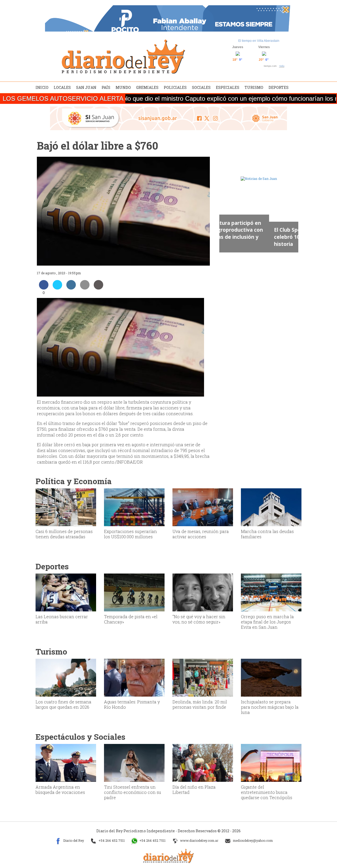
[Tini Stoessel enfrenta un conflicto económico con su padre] (134, 762)
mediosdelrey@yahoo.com (252, 841)
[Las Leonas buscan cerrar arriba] (66, 592)
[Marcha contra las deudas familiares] (271, 507)
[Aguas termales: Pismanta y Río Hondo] (134, 677)
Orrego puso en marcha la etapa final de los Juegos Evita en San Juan (267, 622)
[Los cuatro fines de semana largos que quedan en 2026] (66, 677)
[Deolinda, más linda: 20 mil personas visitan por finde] (202, 677)
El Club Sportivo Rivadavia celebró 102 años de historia (256, 236)
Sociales (201, 87)
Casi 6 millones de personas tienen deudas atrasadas (64, 534)
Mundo (123, 87)
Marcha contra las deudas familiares (267, 534)
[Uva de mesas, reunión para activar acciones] (202, 507)
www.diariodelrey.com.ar (198, 841)
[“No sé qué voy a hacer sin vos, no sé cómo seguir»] (202, 592)
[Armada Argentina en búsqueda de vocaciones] (66, 762)
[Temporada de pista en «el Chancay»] (134, 592)
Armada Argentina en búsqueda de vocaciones (60, 789)
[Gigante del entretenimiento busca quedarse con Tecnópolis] (271, 762)
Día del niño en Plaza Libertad (194, 789)
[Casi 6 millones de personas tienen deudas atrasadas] (66, 507)
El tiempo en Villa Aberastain (258, 41)
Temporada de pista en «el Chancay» (130, 619)
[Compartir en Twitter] (57, 288)
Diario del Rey (73, 841)
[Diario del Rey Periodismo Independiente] (123, 57)
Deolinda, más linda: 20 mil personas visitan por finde (199, 704)
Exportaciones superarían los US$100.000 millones (130, 534)
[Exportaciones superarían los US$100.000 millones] (134, 507)
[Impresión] (98, 288)
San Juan (86, 87)
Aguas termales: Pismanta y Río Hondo (132, 704)
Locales (62, 87)
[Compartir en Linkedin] (71, 288)
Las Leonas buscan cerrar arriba (62, 619)
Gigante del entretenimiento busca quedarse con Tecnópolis (266, 792)
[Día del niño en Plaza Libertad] (202, 762)
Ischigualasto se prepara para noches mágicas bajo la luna (270, 707)
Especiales (227, 87)
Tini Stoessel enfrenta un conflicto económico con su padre (132, 792)
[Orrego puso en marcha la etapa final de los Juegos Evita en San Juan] (271, 592)
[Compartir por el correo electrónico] (85, 288)
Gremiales (147, 87)
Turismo (254, 87)
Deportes (279, 87)
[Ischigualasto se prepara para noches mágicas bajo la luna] (271, 677)
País (106, 87)
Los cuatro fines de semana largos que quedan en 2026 (63, 704)
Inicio (42, 87)
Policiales (175, 87)
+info (281, 66)
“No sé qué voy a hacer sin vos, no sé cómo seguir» (198, 619)
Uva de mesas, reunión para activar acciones (200, 534)
